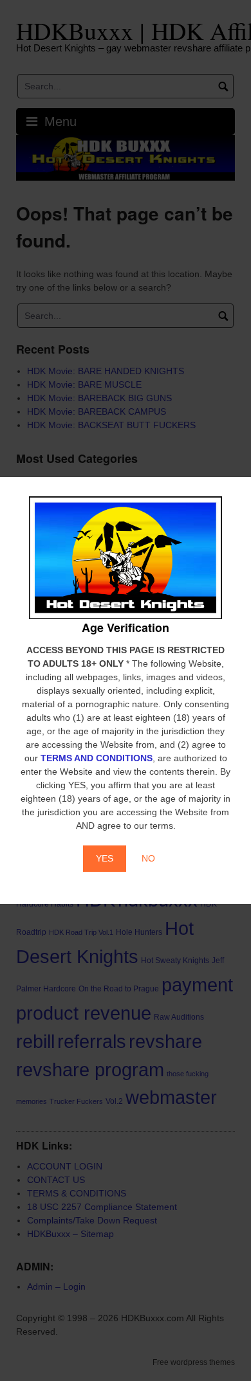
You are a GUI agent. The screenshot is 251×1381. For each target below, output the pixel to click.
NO (148, 858)
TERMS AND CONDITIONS (97, 758)
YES (104, 858)
